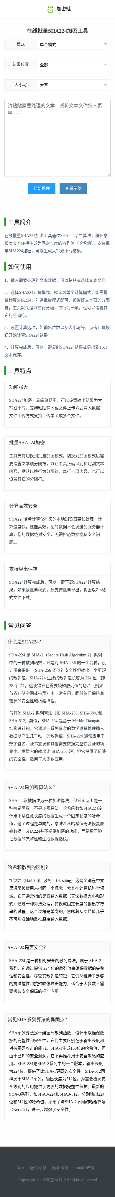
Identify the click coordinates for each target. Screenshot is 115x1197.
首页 (20, 1167)
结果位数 (20, 64)
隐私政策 (60, 1167)
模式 (21, 44)
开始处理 (41, 188)
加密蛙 (63, 8)
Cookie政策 (84, 1167)
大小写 (20, 85)
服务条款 (38, 1167)
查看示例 (73, 188)
